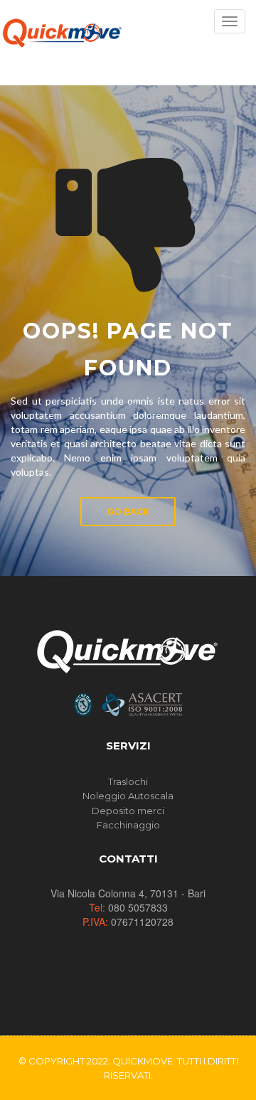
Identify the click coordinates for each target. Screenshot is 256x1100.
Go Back (128, 511)
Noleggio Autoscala (128, 795)
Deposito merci (128, 810)
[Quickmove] (61, 32)
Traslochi (128, 781)
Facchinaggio (128, 825)
